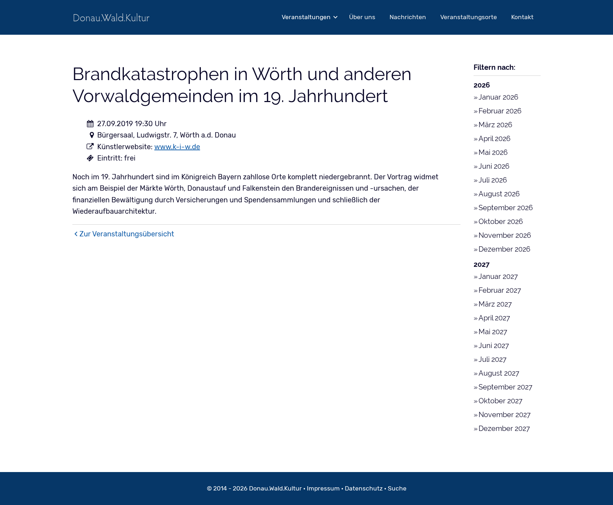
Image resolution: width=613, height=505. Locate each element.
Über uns (362, 17)
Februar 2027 (500, 290)
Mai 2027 (493, 331)
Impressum (323, 488)
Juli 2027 (493, 359)
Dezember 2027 (504, 428)
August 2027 (499, 373)
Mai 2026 (493, 152)
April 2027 (494, 318)
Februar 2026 (500, 111)
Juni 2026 (494, 166)
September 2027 (505, 387)
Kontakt (522, 17)
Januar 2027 (498, 276)
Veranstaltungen (306, 17)
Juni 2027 (494, 345)
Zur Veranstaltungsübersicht (126, 234)
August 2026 (499, 194)
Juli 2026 (493, 180)
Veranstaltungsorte (468, 17)
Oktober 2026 (501, 221)
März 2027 (495, 304)
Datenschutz (364, 488)
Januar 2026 (498, 97)
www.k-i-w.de (177, 146)
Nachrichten (408, 17)
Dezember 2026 (504, 249)
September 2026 (506, 207)
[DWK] (111, 17)
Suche (397, 488)
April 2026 (494, 138)
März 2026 (495, 124)
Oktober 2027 (501, 401)
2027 (482, 264)
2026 (482, 85)
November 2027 (505, 414)
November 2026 (505, 235)
